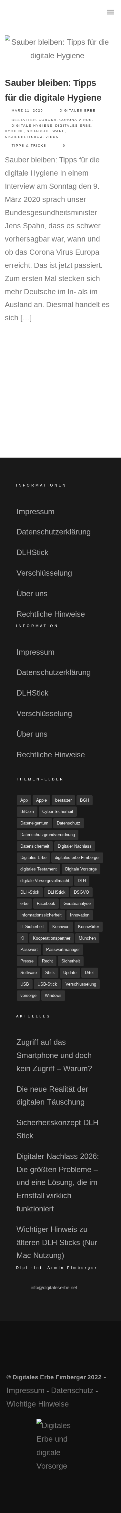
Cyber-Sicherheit (57, 811)
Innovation (79, 915)
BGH (84, 800)
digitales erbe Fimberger (77, 857)
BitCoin (27, 811)
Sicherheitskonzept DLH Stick (57, 1129)
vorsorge (28, 995)
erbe (24, 903)
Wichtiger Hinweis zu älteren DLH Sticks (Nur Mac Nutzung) (56, 1242)
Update (69, 972)
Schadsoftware (46, 131)
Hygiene (14, 131)
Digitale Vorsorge (81, 869)
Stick (50, 972)
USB (24, 984)
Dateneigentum (34, 823)
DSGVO (81, 892)
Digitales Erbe (78, 110)
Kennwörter (88, 926)
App (24, 800)
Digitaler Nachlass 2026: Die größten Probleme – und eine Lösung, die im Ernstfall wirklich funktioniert (57, 1182)
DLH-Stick (29, 892)
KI (22, 938)
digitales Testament (38, 869)
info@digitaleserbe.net (54, 1287)
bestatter (24, 120)
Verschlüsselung (44, 573)
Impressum (35, 511)
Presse (27, 961)
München (87, 938)
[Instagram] (69, 1355)
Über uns (31, 593)
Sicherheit (70, 961)
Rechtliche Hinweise (50, 614)
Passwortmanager (63, 949)
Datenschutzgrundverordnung (47, 834)
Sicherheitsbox (24, 137)
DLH (82, 880)
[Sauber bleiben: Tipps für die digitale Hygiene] (57, 48)
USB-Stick (47, 984)
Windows (53, 995)
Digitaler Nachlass (75, 846)
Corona (48, 120)
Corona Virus (75, 120)
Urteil (90, 972)
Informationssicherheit (41, 915)
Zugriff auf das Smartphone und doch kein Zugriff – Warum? (54, 1055)
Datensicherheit (34, 846)
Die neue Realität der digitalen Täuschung (52, 1096)
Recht (47, 961)
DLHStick (32, 552)
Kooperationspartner (51, 938)
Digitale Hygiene (32, 125)
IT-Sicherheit (32, 926)
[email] (86, 1355)
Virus (52, 137)
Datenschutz (68, 823)
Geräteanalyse (77, 903)
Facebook (46, 903)
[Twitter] (52, 1355)
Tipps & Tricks (29, 145)
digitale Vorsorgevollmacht (44, 880)
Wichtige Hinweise (37, 1403)
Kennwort (61, 926)
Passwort (29, 949)
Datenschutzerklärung (53, 531)
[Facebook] (35, 1355)
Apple (41, 800)
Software (28, 972)
